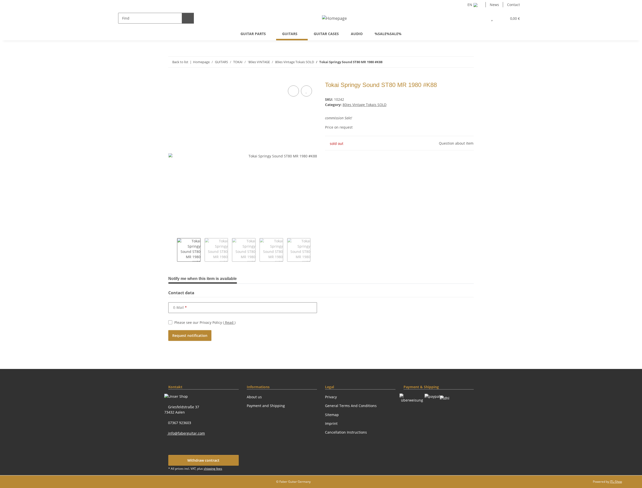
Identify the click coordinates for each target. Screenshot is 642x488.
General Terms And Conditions (351, 405)
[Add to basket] (172, 78)
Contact (513, 4)
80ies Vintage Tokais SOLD (364, 104)
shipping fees (213, 468)
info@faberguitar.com (186, 433)
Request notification (189, 335)
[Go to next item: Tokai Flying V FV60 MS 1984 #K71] (468, 62)
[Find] (188, 18)
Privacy (331, 397)
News (494, 4)
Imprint (331, 423)
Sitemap (332, 414)
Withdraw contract (203, 460)
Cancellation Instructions (346, 432)
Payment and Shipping (266, 405)
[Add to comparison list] (293, 90)
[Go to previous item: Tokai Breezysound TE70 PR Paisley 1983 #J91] (457, 62)
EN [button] (469, 4)
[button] (481, 18)
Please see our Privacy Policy (204, 322)
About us (254, 397)
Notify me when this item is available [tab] (202, 278)
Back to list (180, 62)
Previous (172, 250)
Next (314, 250)
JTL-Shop (616, 481)
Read (229, 322)
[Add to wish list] (306, 90)
